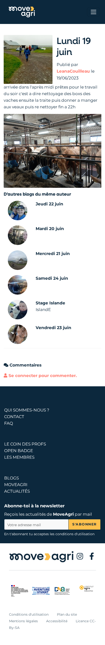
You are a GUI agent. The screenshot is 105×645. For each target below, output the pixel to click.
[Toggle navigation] (93, 12)
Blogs (11, 478)
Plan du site (67, 614)
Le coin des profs (25, 444)
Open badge (18, 450)
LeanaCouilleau (73, 71)
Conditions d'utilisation (29, 614)
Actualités (17, 491)
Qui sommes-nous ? (26, 410)
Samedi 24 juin (52, 278)
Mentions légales (23, 621)
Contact (14, 416)
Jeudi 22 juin (49, 203)
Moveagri (15, 484)
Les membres (19, 457)
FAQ (8, 423)
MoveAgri (63, 514)
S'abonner (84, 524)
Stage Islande (50, 302)
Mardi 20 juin (50, 228)
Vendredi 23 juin (53, 327)
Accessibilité (56, 621)
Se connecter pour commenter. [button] (42, 375)
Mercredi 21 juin (53, 253)
